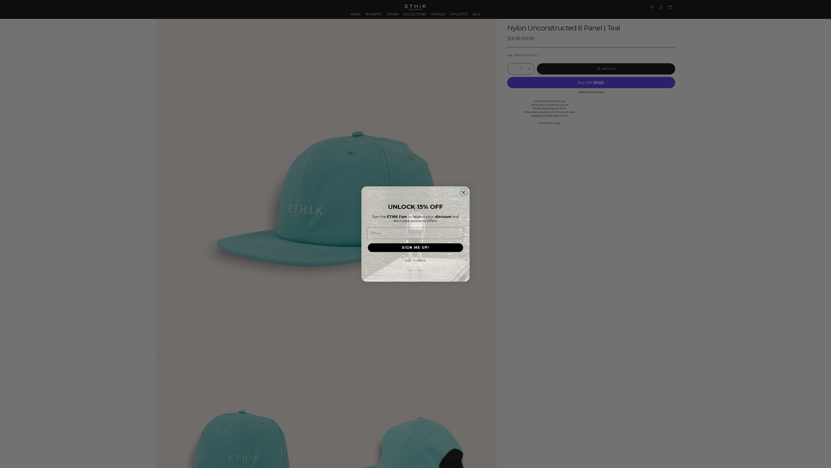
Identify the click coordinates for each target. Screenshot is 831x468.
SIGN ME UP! (415, 247)
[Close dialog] (463, 192)
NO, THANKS (415, 260)
